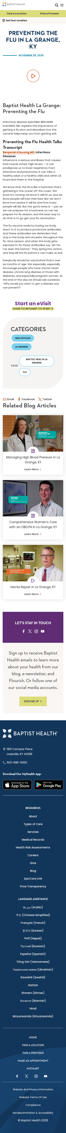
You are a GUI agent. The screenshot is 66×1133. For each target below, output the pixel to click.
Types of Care (33, 824)
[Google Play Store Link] (48, 785)
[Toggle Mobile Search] (56, 5)
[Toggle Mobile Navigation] (62, 5)
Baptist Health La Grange (37, 361)
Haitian (33, 985)
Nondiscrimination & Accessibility (33, 1113)
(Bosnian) (33, 1001)
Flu (25, 372)
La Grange (21, 346)
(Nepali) (33, 938)
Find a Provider (49, 13)
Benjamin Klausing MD (18, 152)
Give (33, 863)
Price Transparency (33, 886)
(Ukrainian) (33, 969)
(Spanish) (33, 954)
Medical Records (33, 840)
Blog (33, 871)
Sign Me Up (31, 701)
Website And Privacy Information (33, 1089)
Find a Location (16, 13)
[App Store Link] (17, 785)
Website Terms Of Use (33, 1097)
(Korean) (33, 930)
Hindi (33, 1008)
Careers (33, 855)
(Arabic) (33, 907)
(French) (33, 923)
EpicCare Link (33, 878)
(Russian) (33, 946)
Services (33, 832)
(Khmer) (33, 993)
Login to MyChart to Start (31, 308)
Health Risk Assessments (33, 847)
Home (33, 1037)
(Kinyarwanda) (33, 1016)
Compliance (33, 1105)
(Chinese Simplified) (33, 915)
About (33, 816)
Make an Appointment (33, 1061)
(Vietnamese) (33, 962)
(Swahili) (33, 977)
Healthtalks (22, 338)
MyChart (33, 1068)
